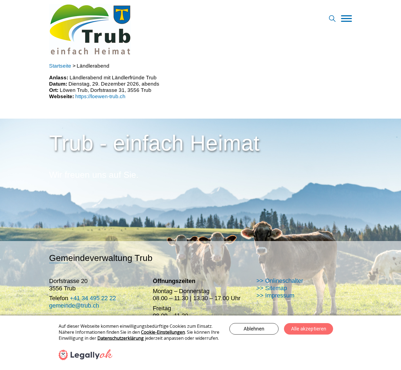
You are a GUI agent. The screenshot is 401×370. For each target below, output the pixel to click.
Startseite (60, 66)
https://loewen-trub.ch (100, 96)
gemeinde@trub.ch (74, 305)
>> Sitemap (271, 288)
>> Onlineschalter (279, 280)
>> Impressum (275, 295)
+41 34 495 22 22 (93, 298)
